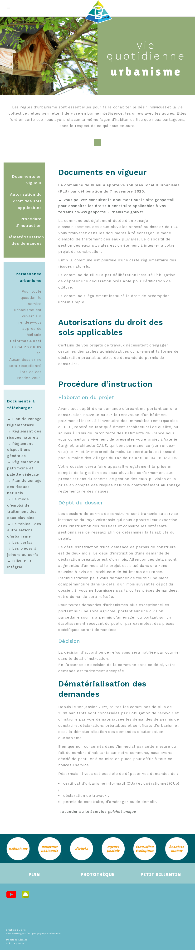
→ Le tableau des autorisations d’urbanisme (24, 530)
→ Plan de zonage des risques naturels (24, 486)
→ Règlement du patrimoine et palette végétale (23, 468)
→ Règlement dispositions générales (20, 450)
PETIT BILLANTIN (161, 874)
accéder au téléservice (99, 811)
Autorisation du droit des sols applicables (26, 201)
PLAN (34, 874)
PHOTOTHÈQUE (97, 874)
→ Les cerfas (20, 542)
